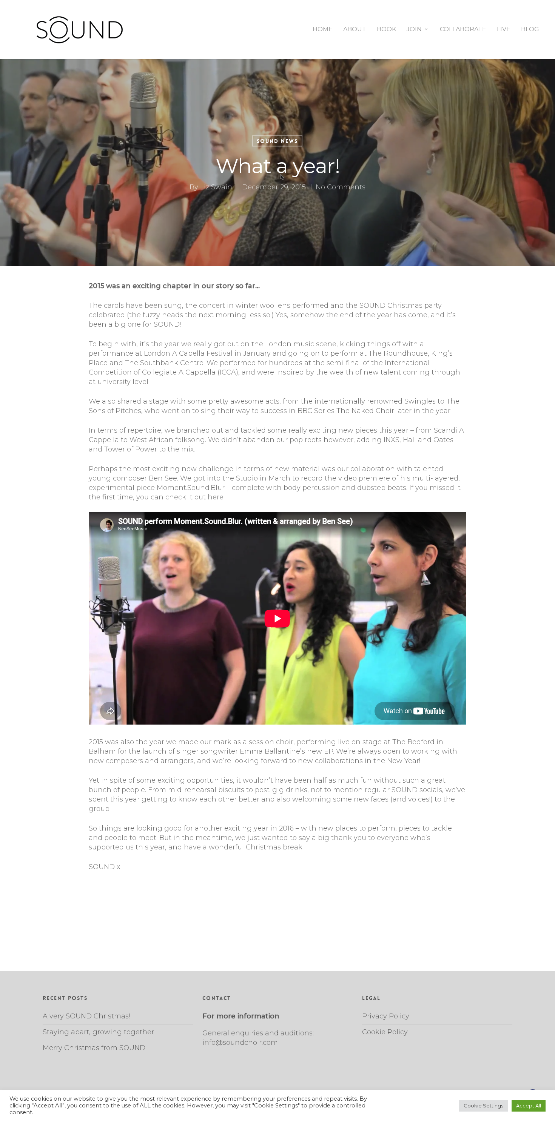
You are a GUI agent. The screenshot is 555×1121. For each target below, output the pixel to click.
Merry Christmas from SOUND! (94, 1048)
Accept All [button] (528, 1106)
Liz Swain (216, 187)
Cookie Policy (385, 1032)
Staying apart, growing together (98, 1032)
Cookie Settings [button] (483, 1106)
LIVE (503, 29)
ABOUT (354, 29)
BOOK (386, 29)
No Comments (340, 187)
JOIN (414, 29)
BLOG (530, 29)
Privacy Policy (385, 1016)
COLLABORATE (463, 29)
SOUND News (277, 141)
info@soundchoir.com (240, 1042)
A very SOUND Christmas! (86, 1016)
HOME (323, 29)
